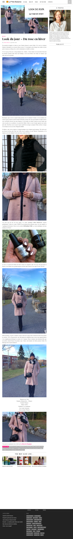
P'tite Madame (18, 448)
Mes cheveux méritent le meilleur (39, 466)
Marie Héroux (7, 42)
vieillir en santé (30, 519)
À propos (50, 1)
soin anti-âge (36, 535)
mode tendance (29, 527)
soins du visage (30, 521)
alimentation (29, 517)
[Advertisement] (60, 55)
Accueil (25, 1)
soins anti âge (29, 525)
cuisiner (38, 531)
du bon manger (37, 515)
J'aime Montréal (41, 529)
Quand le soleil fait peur (7, 466)
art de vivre (35, 517)
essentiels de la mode (13, 446)
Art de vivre (43, 1)
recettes (42, 533)
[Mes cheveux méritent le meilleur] (39, 464)
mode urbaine (11, 448)
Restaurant (34, 529)
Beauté (31, 1)
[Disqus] (24, 487)
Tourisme (28, 529)
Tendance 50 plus (6, 449)
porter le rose (25, 448)
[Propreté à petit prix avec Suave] (24, 464)
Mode (36, 1)
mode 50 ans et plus (39, 446)
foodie (40, 517)
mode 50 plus (5, 448)
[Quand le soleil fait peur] (9, 464)
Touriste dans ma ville (36, 523)
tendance (41, 448)
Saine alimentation (37, 519)
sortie (35, 527)
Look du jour (28, 446)
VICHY (34, 531)
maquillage (29, 523)
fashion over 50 (22, 446)
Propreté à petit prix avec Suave (24, 466)
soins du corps (30, 533)
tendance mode (14, 449)
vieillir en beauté (21, 449)
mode (33, 446)
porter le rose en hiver (33, 448)
